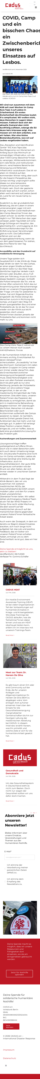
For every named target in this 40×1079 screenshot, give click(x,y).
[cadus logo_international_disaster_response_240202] (14, 2)
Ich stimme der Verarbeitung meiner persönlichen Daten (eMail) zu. (17, 869)
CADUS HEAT (13, 590)
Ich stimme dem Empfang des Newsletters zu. (15, 881)
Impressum (9, 1050)
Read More (9, 635)
